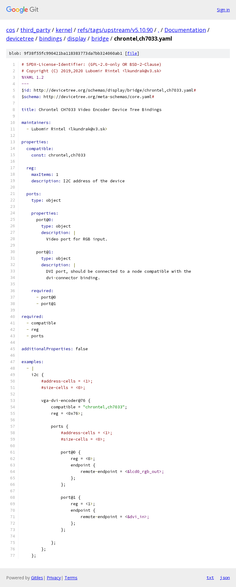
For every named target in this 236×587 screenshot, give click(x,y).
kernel (64, 30)
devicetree (20, 38)
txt (210, 577)
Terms (71, 578)
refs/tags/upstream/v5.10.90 (115, 30)
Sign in (223, 10)
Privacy (54, 578)
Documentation (185, 30)
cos (10, 30)
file (132, 53)
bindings (50, 38)
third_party (35, 30)
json (225, 577)
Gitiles (37, 578)
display (76, 38)
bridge (100, 38)
